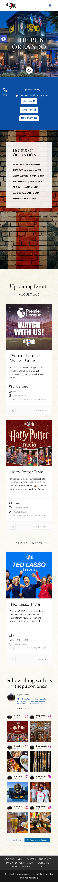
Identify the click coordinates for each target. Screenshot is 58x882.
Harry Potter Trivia (26, 472)
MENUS (27, 100)
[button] (3, 39)
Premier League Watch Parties (25, 358)
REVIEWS (27, 118)
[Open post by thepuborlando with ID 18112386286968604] (40, 731)
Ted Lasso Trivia (25, 604)
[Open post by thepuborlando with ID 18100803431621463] (17, 822)
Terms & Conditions (20, 866)
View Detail (42, 411)
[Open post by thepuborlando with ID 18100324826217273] (17, 761)
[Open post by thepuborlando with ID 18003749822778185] (40, 761)
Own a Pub (43, 863)
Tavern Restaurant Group (20, 863)
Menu (20, 859)
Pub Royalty (45, 859)
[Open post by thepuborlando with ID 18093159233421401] (17, 792)
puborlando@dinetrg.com (32, 95)
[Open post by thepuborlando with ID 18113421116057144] (40, 792)
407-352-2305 (32, 89)
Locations (8, 859)
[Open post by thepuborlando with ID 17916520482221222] (40, 822)
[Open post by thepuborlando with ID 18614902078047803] (17, 731)
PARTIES (27, 109)
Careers (31, 859)
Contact (39, 866)
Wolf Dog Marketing (29, 878)
